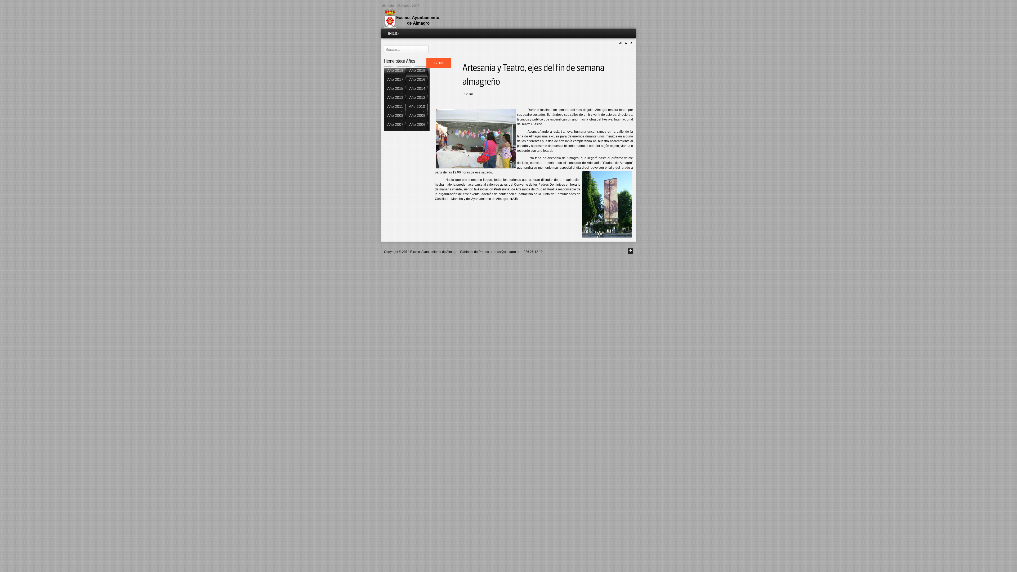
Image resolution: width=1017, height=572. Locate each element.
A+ (621, 43)
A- (631, 43)
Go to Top (630, 251)
